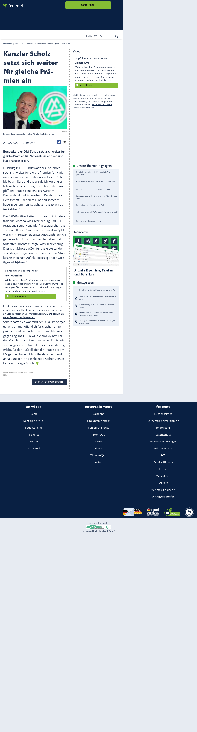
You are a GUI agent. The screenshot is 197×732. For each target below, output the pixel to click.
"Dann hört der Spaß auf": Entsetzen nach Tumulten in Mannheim (96, 313)
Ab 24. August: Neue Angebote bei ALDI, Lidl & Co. (96, 181)
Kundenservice (163, 414)
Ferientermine (33, 427)
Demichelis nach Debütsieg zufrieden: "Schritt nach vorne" (96, 197)
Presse (163, 469)
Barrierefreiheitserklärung (163, 421)
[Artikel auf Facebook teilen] (59, 142)
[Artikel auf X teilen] (65, 142)
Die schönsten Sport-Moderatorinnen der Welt (97, 290)
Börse (33, 414)
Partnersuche (34, 448)
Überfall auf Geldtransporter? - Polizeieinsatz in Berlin (97, 297)
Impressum (163, 427)
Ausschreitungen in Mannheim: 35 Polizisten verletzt (96, 305)
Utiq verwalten (163, 448)
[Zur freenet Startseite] (11, 4)
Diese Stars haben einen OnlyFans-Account (93, 189)
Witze (98, 462)
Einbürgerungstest (98, 421)
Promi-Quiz (98, 434)
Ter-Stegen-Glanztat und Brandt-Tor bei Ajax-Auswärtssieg (97, 321)
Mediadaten (163, 476)
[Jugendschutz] (98, 526)
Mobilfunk (88, 5)
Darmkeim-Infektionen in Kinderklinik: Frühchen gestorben (95, 173)
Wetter (34, 441)
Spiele (98, 441)
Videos (98, 448)
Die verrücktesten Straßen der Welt (90, 205)
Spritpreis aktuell (33, 421)
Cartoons (98, 414)
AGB (163, 455)
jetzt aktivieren (18, 296)
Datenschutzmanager (163, 441)
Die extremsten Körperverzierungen (90, 221)
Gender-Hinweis (163, 462)
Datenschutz (163, 434)
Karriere (163, 483)
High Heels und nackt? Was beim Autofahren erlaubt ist (97, 213)
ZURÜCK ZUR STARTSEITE (49, 382)
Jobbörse (33, 434)
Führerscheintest (98, 427)
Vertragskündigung (163, 490)
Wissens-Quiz (98, 455)
